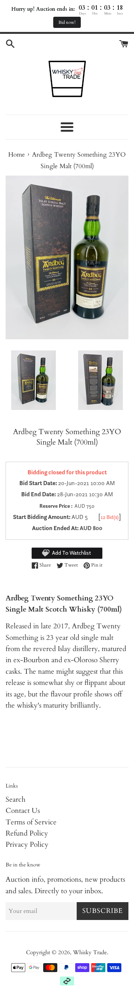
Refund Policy (27, 833)
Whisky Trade (90, 952)
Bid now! (67, 22)
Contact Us (23, 810)
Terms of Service (31, 822)
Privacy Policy (27, 844)
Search (15, 799)
